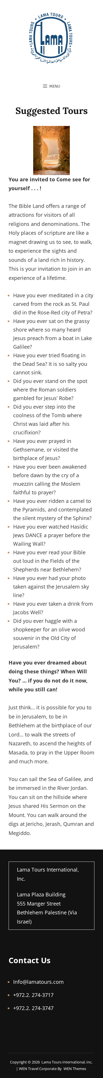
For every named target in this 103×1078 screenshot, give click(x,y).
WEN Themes (75, 1068)
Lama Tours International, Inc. (66, 1062)
